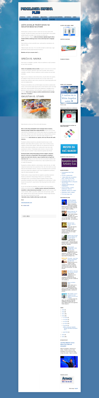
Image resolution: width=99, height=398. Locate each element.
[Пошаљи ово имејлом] (23, 216)
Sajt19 (76, 388)
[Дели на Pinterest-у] (29, 216)
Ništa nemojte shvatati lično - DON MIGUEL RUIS (72, 248)
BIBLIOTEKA (44, 17)
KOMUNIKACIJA (24, 19)
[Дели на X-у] (26, 216)
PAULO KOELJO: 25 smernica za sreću (72, 212)
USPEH (29, 17)
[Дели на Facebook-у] (27, 216)
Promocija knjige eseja (67, 194)
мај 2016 (65, 325)
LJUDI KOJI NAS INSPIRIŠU (55, 17)
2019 (63, 309)
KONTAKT (44, 19)
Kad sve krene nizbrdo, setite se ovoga (71, 224)
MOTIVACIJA (68, 17)
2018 (63, 311)
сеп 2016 (65, 319)
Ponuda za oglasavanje (67, 175)
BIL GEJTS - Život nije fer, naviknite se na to (73, 271)
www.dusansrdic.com (26, 202)
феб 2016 (65, 332)
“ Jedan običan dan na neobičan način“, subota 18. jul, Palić (69, 177)
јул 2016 (65, 323)
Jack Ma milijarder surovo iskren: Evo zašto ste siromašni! (72, 201)
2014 (63, 336)
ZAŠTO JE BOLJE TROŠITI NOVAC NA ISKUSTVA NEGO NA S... (70, 328)
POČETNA (22, 17)
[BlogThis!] (25, 216)
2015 (63, 334)
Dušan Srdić (26, 205)
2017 (63, 313)
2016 (63, 315)
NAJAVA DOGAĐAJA (35, 19)
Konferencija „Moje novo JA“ (68, 180)
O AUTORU (52, 19)
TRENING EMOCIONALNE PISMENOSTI (68, 185)
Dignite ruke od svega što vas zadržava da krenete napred (73, 237)
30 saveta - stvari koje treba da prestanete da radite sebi (73, 259)
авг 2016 (65, 321)
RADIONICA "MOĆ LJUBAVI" (68, 192)
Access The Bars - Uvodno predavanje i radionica (68, 188)
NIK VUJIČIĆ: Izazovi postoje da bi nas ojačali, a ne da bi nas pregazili (73, 295)
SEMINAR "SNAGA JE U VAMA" (69, 190)
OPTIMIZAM (36, 17)
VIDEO (74, 17)
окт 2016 (65, 317)
